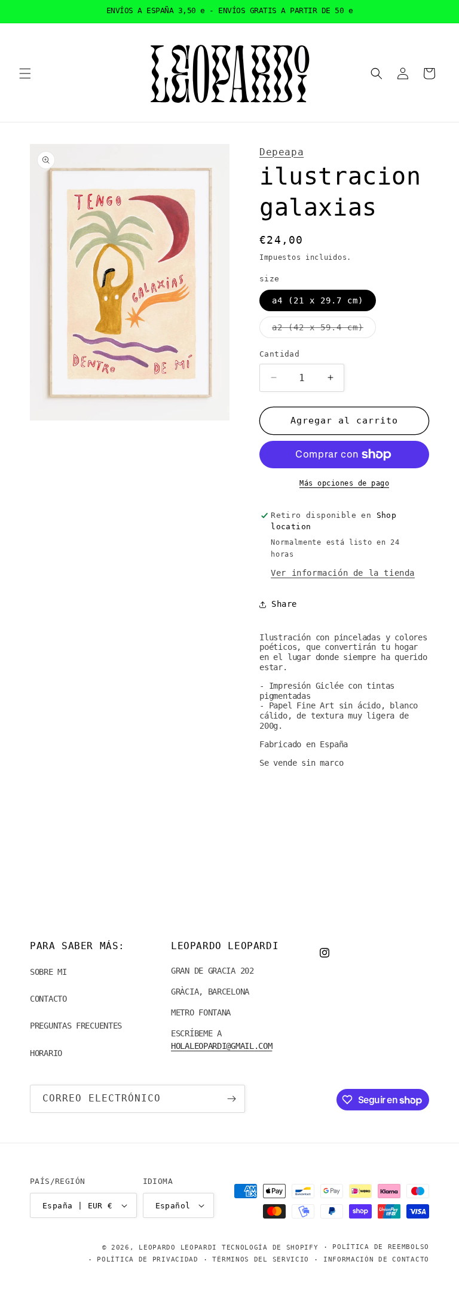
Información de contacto (376, 1259)
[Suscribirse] (231, 1099)
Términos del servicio (260, 1259)
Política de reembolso (380, 1247)
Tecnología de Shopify (270, 1247)
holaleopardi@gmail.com (221, 1046)
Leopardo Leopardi (178, 1247)
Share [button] (284, 604)
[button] (25, 73)
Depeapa (281, 152)
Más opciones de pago (344, 483)
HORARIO (46, 1053)
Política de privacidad (147, 1259)
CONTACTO (48, 998)
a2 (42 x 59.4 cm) (324, 330)
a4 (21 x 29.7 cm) (317, 300)
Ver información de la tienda (343, 573)
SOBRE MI (48, 972)
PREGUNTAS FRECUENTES (76, 1025)
